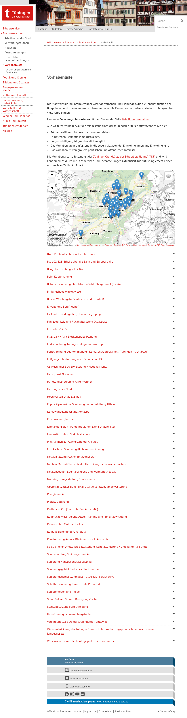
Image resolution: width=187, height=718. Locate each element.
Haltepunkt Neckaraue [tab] (61, 374)
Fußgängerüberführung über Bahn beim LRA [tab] (74, 359)
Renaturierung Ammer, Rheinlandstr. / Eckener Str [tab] (77, 539)
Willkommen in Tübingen (61, 42)
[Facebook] (67, 694)
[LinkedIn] (83, 694)
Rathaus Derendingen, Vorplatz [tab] (66, 531)
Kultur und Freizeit (14, 95)
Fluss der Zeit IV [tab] (57, 329)
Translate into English (99, 29)
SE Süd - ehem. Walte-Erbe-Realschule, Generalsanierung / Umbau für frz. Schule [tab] (97, 546)
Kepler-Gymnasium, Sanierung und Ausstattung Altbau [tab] (81, 404)
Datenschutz (105, 711)
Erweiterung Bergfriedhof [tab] (63, 306)
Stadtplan (56, 29)
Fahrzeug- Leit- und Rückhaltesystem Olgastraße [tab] (77, 321)
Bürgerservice (11, 28)
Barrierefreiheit (123, 711)
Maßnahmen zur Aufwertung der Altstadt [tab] (72, 441)
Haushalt (10, 47)
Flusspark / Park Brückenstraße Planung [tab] (72, 336)
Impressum (90, 711)
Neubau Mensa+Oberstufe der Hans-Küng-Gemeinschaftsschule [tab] (87, 464)
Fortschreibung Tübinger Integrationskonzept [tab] (75, 344)
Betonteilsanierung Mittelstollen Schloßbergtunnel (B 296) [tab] (84, 284)
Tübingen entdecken (15, 126)
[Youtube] (77, 694)
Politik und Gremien (15, 77)
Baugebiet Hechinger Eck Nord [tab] (66, 269)
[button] (104, 202)
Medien (7, 130)
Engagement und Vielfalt (13, 88)
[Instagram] (72, 694)
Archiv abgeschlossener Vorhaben (19, 71)
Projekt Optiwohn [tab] (58, 501)
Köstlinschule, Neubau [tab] (61, 419)
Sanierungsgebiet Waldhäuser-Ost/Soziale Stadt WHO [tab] (80, 576)
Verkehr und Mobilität (16, 116)
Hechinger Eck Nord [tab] (59, 389)
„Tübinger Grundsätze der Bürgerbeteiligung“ (120, 156)
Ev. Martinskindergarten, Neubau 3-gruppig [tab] (74, 314)
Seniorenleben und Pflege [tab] (63, 591)
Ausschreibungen (15, 52)
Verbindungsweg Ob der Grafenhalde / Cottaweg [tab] (77, 621)
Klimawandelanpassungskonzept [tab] (68, 411)
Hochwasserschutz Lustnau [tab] (64, 396)
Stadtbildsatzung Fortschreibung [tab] (67, 606)
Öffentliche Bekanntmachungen (17, 58)
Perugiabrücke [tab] (56, 494)
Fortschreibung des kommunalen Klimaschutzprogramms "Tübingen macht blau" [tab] (97, 351)
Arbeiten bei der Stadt (18, 38)
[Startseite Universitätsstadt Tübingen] (17, 13)
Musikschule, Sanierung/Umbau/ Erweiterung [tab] (75, 449)
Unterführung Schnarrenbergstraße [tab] (69, 614)
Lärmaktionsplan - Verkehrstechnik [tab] (68, 434)
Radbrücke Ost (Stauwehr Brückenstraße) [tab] (72, 509)
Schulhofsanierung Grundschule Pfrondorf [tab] (73, 584)
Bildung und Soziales (16, 82)
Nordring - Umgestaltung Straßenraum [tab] (71, 479)
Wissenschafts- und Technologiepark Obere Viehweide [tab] (81, 641)
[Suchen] (182, 21)
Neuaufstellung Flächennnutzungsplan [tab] (71, 456)
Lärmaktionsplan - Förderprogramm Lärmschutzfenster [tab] (81, 426)
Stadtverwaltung (13, 33)
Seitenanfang (167, 711)
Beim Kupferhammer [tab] (60, 276)
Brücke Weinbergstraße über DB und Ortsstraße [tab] (76, 299)
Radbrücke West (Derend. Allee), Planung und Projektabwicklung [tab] (87, 516)
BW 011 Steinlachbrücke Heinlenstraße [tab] (71, 254)
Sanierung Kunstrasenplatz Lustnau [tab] (69, 561)
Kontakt (42, 29)
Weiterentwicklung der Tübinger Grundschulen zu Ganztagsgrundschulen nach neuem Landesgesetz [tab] (100, 631)
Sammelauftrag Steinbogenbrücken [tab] (69, 554)
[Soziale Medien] (110, 694)
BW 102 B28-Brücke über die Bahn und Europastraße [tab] (80, 261)
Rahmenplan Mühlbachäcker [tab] (65, 524)
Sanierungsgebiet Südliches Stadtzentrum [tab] (73, 569)
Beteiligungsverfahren (136, 119)
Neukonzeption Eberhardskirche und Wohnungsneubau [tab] (81, 471)
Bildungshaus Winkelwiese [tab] (64, 291)
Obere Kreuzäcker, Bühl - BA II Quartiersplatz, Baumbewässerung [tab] (87, 486)
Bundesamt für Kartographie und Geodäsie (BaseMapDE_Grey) (103, 245)
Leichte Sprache (74, 29)
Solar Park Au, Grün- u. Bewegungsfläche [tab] (72, 599)
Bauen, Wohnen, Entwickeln (13, 101)
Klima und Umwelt (14, 121)
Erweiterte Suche (167, 27)
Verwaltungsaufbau (17, 43)
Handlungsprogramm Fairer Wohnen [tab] (70, 381)
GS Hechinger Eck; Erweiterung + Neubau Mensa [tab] (77, 366)
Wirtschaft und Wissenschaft (12, 109)
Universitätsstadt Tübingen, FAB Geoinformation (153, 245)
